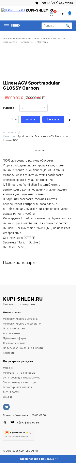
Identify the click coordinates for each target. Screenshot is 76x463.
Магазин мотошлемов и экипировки (36, 38)
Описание (38, 150)
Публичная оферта (14, 338)
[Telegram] (36, 3)
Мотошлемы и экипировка (19, 372)
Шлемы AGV (10, 140)
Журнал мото (11, 333)
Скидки (7, 396)
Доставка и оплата (14, 343)
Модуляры (42, 42)
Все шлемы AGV (44, 136)
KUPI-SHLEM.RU (40, 10)
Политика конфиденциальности (23, 347)
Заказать (53, 119)
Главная (7, 38)
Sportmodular (25, 136)
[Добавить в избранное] (69, 119)
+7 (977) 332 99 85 (59, 3)
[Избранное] (62, 13)
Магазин (8, 367)
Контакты (9, 352)
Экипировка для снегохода (19, 382)
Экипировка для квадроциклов (21, 377)
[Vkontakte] (7, 407)
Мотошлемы (26, 42)
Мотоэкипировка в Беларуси (21, 318)
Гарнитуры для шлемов (17, 387)
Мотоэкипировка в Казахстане (22, 323)
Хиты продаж (11, 391)
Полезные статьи (14, 328)
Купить (30, 119)
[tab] (38, 150)
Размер (8, 108)
